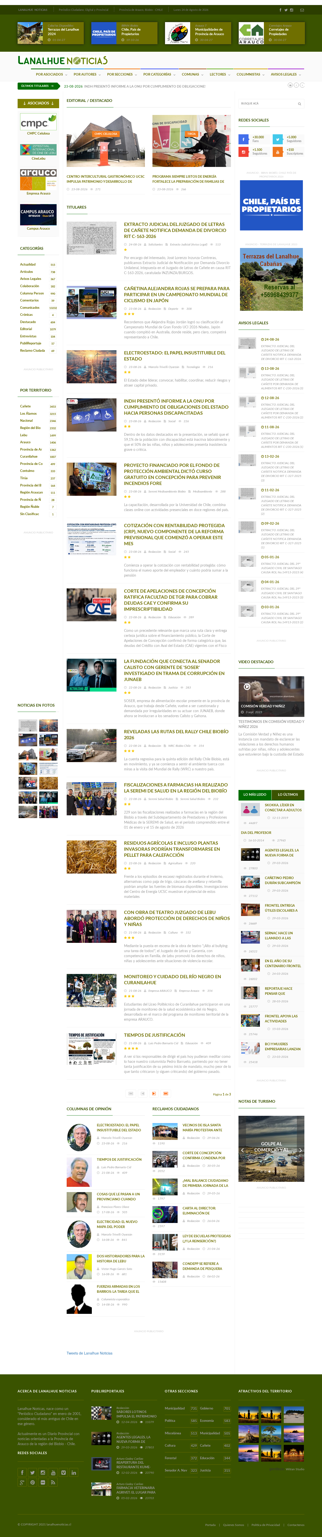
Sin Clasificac (37, 514)
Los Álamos (38, 413)
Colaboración (37, 286)
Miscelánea (181, 1433)
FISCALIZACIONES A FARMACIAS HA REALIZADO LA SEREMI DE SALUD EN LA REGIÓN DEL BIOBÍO (176, 788)
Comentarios (37, 300)
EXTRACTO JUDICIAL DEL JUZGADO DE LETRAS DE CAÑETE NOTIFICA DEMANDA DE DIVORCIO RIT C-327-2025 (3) (281, 472)
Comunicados (38, 308)
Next (300, 1149)
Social (172, 421)
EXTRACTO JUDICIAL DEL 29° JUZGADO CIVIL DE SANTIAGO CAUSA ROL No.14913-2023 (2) (282, 618)
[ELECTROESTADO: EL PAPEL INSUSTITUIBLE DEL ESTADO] (48, 725)
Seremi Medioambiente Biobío (167, 491)
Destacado (37, 322)
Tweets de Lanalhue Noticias (89, 1353)
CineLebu (38, 158)
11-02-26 (272, 490)
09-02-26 (272, 523)
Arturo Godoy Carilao (129, 1458)
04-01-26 (272, 582)
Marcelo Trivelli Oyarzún (163, 366)
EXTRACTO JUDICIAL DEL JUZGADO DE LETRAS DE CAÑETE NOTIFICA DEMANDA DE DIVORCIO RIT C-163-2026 (175, 230)
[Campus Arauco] (38, 214)
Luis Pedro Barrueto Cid (163, 1043)
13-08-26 (272, 369)
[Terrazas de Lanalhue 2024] (271, 278)
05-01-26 (272, 557)
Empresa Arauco (38, 193)
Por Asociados (49, 74)
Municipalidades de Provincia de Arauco (209, 32)
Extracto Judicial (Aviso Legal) (188, 244)
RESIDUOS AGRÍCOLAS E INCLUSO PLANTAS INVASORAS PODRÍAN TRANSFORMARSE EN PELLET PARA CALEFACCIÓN (172, 849)
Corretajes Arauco (280, 25)
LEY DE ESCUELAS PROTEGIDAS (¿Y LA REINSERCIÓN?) (207, 1239)
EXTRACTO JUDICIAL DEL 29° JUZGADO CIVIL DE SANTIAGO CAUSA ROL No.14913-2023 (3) (282, 593)
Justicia (173, 687)
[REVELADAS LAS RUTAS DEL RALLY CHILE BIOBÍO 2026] (28, 812)
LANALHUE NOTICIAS (33, 10)
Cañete (38, 406)
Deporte (173, 308)
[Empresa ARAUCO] (38, 179)
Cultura (173, 932)
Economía (215, 1421)
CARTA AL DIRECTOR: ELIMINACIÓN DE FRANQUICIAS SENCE (199, 1213)
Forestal (181, 1458)
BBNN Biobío (130, 25)
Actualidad (37, 264)
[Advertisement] (38, 627)
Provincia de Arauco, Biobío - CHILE (141, 10)
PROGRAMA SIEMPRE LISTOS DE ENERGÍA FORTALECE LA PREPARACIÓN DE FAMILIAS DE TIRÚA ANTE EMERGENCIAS (188, 182)
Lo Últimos (288, 794)
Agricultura (175, 863)
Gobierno (215, 1408)
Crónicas (37, 315)
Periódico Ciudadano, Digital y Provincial (83, 10)
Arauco (38, 442)
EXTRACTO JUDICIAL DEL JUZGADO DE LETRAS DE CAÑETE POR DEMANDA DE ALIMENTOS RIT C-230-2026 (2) (282, 411)
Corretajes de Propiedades (279, 32)
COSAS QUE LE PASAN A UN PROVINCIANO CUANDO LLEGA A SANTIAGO (118, 1199)
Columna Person (37, 293)
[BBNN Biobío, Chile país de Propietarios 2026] (271, 204)
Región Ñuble (37, 507)
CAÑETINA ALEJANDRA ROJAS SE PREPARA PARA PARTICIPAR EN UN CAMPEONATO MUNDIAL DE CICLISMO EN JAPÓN (176, 295)
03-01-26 (272, 607)
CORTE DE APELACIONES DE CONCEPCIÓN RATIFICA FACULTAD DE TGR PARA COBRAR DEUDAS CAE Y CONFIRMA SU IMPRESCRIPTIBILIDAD (171, 600)
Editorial (38, 329)
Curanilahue (38, 456)
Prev (242, 1149)
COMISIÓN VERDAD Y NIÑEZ (263, 706)
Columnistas (248, 74)
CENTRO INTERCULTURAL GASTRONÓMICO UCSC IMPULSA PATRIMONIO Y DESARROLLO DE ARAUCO (106, 182)
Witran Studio (295, 1469)
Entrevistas (37, 336)
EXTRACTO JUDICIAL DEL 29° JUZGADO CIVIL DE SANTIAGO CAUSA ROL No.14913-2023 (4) (282, 568)
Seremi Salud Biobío (160, 799)
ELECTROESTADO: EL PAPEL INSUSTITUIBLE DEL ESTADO (174, 356)
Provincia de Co (37, 464)
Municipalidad (181, 1408)
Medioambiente (202, 491)
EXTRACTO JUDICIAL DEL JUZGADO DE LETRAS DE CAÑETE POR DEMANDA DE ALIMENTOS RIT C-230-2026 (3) (282, 382)
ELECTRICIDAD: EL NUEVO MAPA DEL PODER (117, 1224)
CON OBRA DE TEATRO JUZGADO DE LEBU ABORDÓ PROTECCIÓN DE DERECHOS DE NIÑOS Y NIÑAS (177, 918)
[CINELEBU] (38, 149)
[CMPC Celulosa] (38, 121)
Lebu (38, 435)
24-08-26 (272, 339)
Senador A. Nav (181, 1470)
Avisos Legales (284, 74)
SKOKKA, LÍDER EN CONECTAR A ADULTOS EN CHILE (283, 810)
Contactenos (296, 1524)
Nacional (38, 420)
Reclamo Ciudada (37, 350)
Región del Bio (38, 428)
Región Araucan (37, 492)
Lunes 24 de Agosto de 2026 (191, 10)
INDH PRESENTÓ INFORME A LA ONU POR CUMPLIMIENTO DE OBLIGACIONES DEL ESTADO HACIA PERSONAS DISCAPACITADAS (184, 86)
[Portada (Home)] (53, 9)
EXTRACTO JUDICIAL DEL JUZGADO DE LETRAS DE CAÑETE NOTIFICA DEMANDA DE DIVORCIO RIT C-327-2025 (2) (281, 505)
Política (181, 1421)
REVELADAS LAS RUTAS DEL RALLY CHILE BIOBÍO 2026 (176, 735)
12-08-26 (272, 398)
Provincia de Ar (38, 449)
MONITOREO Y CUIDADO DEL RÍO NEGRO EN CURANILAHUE (172, 980)
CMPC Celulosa (38, 133)
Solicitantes (155, 244)
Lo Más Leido (255, 794)
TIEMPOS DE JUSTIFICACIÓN (154, 1035)
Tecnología (193, 366)
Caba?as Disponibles (60, 25)
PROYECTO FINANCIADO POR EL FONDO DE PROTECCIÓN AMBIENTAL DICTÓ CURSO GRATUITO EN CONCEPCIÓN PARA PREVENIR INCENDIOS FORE (172, 474)
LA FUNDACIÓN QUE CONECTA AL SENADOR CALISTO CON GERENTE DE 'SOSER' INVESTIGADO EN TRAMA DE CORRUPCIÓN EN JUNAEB (174, 670)
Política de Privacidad (266, 1524)
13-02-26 (272, 456)
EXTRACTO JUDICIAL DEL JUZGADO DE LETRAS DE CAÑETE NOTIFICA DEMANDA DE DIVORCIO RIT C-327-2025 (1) (281, 539)
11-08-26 (272, 427)
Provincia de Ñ (37, 500)
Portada (210, 1524)
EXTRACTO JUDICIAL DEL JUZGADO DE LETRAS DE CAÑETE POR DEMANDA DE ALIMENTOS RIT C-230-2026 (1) (282, 440)
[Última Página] (165, 1093)
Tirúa (37, 478)
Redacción (154, 308)
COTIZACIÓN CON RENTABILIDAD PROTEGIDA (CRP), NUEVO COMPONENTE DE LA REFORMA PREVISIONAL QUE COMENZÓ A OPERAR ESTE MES (174, 535)
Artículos (37, 272)
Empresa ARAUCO (160, 990)
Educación (174, 617)
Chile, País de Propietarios (131, 32)
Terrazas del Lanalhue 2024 (63, 32)
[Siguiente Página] (154, 1093)
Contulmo (37, 471)
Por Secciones (120, 74)
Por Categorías (157, 74)
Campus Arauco (38, 228)
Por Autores (85, 74)
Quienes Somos (233, 1524)
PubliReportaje (37, 343)
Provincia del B (37, 485)
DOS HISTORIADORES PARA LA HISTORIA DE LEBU (121, 1259)
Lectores (218, 74)
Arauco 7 (201, 25)
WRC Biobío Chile (179, 745)
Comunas (190, 74)
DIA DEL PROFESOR (256, 833)
